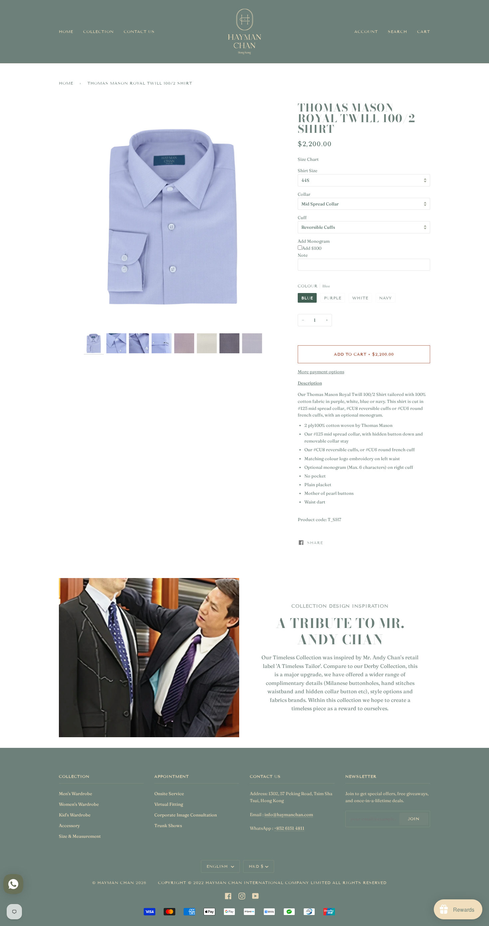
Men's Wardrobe (75, 793)
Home (66, 83)
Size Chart (308, 159)
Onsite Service (169, 793)
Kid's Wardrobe (74, 814)
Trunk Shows (168, 825)
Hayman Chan (116, 882)
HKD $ (256, 866)
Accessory (69, 825)
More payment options (321, 371)
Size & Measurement (80, 836)
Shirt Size (307, 170)
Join (413, 818)
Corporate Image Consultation (185, 814)
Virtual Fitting (168, 804)
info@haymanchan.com (288, 814)
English (218, 866)
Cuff (302, 217)
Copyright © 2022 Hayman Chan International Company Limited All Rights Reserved (272, 882)
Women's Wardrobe (79, 804)
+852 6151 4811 (289, 828)
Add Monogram (314, 241)
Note (303, 255)
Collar (304, 194)
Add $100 (311, 248)
